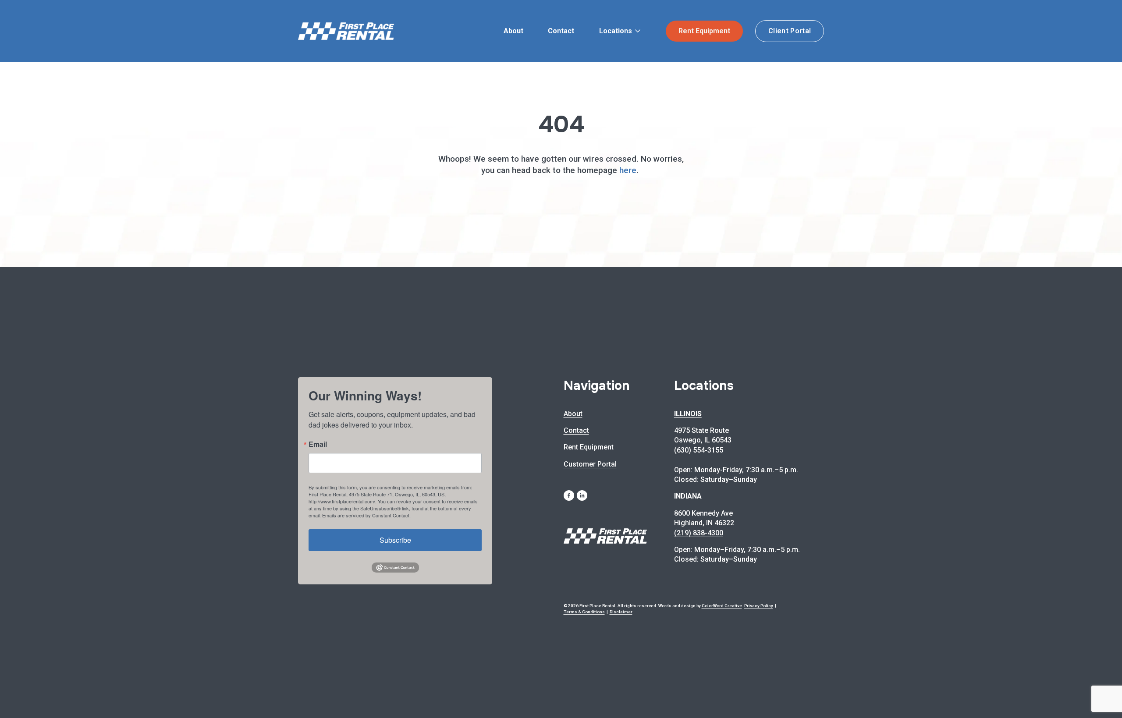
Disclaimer (621, 611)
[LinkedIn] (582, 495)
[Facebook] (569, 495)
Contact (561, 31)
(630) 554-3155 (698, 450)
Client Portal (789, 31)
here (627, 170)
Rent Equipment (704, 31)
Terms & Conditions (584, 611)
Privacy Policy (758, 605)
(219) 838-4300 (698, 533)
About (513, 31)
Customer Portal (590, 464)
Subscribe (395, 540)
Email (318, 444)
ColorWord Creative (722, 605)
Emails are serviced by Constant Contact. (366, 515)
